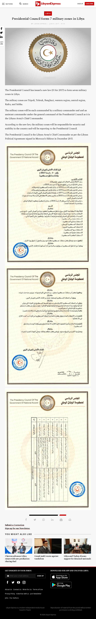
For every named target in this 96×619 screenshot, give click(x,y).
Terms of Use (38, 589)
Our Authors (14, 598)
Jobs (6, 598)
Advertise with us (22, 594)
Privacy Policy (10, 594)
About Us (8, 589)
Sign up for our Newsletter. (17, 528)
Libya (48, 13)
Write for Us (27, 589)
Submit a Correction (14, 525)
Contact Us (17, 589)
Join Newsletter (36, 594)
